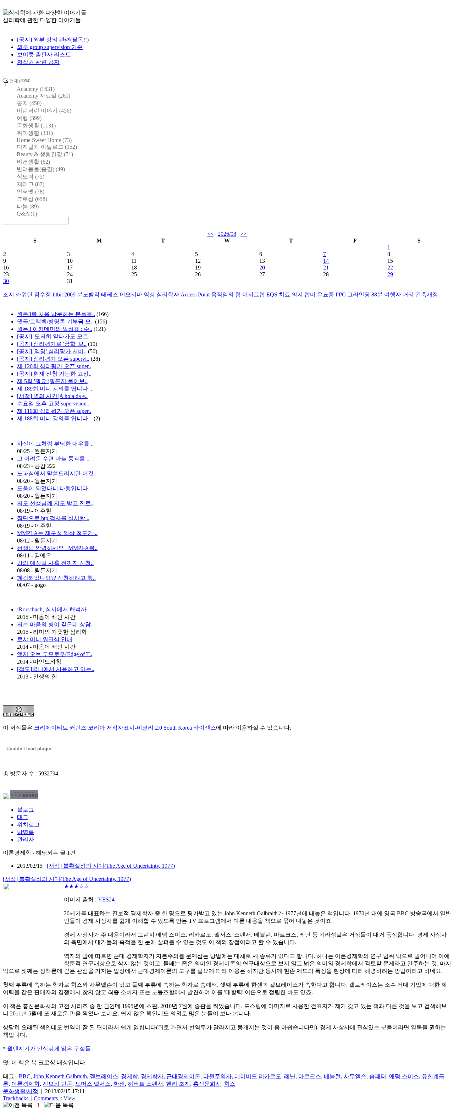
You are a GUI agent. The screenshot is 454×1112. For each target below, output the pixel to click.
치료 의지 (291, 294)
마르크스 (309, 1076)
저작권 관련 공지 (38, 62)
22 (390, 268)
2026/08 (227, 234)
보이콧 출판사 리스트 (44, 54)
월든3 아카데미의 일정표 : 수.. (54, 329)
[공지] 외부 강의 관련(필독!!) (53, 40)
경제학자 (152, 1076)
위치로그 (28, 825)
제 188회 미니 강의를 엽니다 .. (54, 418)
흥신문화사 (207, 1084)
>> (243, 234)
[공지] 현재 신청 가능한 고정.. (54, 374)
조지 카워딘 (18, 294)
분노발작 (88, 294)
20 (262, 268)
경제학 (129, 1076)
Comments (46, 1098)
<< (210, 234)
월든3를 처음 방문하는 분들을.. (56, 314)
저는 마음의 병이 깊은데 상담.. (55, 624)
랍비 (310, 294)
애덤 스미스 (404, 1076)
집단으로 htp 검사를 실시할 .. (53, 518)
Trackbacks (15, 1098)
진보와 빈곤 (57, 1084)
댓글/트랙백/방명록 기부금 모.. (55, 321)
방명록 (25, 832)
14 (326, 261)
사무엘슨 (355, 1076)
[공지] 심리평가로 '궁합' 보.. (52, 344)
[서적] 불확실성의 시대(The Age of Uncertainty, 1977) (111, 866)
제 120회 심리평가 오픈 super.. (54, 366)
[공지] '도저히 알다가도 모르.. (54, 336)
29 (390, 274)
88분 (377, 294)
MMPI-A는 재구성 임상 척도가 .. (57, 533)
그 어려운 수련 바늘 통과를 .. (53, 459)
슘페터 (377, 1076)
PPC (341, 294)
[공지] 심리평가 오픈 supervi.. (53, 359)
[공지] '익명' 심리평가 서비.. (52, 351)
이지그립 (253, 294)
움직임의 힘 (226, 294)
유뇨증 (325, 294)
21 (326, 268)
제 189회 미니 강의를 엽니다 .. (54, 389)
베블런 (332, 1076)
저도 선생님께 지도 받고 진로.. (55, 503)
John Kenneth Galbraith (60, 1076)
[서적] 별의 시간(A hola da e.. (52, 396)
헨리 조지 (178, 1084)
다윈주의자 (217, 1076)
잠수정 (42, 294)
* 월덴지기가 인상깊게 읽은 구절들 (47, 1049)
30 (6, 281)
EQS (271, 294)
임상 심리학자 (161, 294)
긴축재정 (426, 294)
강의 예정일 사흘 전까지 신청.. (55, 563)
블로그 (25, 810)
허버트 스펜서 (145, 1084)
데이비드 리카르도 (257, 1076)
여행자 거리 (399, 294)
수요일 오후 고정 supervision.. (53, 403)
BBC (25, 1076)
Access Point (195, 294)
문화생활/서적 (20, 1091)
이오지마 (131, 294)
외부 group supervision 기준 (50, 47)
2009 (70, 294)
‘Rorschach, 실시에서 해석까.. (53, 609)
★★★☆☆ (76, 886)
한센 (119, 1084)
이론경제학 (25, 1084)
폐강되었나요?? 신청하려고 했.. (56, 578)
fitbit (57, 294)
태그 (22, 817)
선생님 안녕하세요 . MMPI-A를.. (57, 548)
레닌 (289, 1076)
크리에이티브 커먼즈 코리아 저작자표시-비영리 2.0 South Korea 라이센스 (125, 728)
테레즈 (109, 294)
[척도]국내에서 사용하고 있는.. (55, 669)
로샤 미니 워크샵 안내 (44, 639)
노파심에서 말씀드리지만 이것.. (56, 473)
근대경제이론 (183, 1076)
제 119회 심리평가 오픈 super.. (54, 411)
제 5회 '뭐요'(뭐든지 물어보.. (52, 381)
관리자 (25, 839)
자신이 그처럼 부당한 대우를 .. (55, 444)
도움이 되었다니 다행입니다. (53, 488)
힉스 (230, 1084)
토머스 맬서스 (93, 1084)
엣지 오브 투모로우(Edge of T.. (54, 654)
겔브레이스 (104, 1076)
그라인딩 (358, 294)
